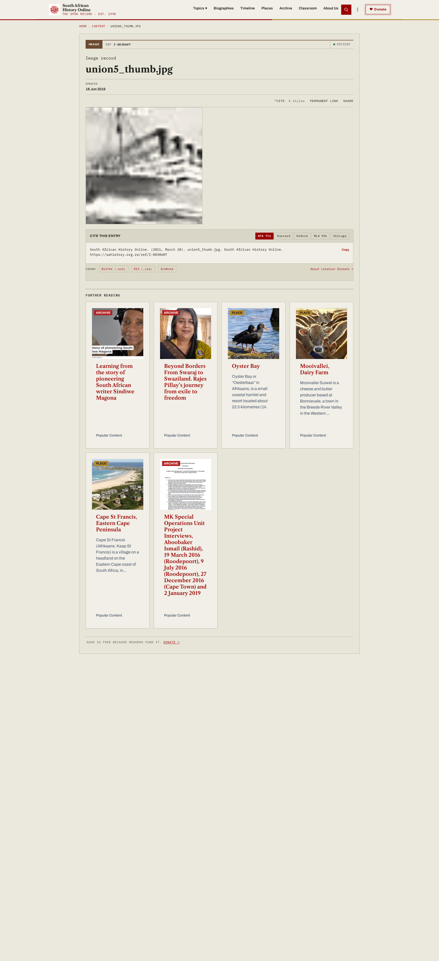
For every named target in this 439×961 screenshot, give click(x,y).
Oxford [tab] (302, 236)
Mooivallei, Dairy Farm (314, 369)
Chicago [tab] (340, 236)
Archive (285, 8)
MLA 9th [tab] (320, 236)
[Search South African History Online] (346, 10)
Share (348, 100)
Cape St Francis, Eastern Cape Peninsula (116, 523)
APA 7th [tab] (264, 236)
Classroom (308, 8)
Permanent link (324, 100)
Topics (200, 8)
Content (98, 26)
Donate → (171, 642)
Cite (289, 100)
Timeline (247, 8)
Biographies (224, 8)
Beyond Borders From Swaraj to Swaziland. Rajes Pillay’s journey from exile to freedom (185, 382)
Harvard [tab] (283, 236)
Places (267, 8)
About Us (330, 8)
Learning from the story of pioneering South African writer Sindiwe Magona (115, 382)
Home (83, 26)
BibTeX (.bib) (114, 269)
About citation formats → (331, 269)
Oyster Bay (246, 366)
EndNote (167, 269)
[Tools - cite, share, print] (357, 9)
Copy (345, 249)
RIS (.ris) (143, 269)
